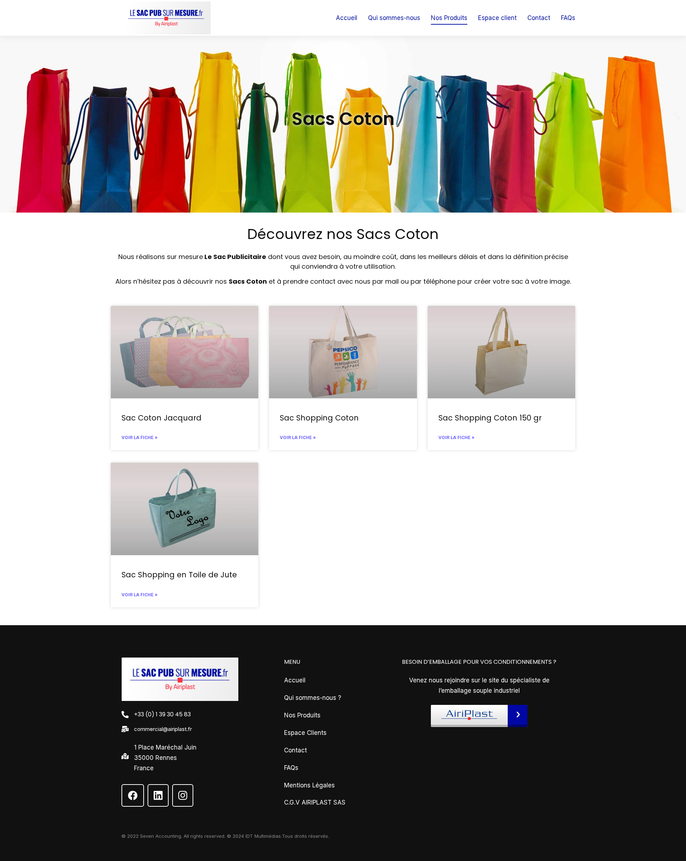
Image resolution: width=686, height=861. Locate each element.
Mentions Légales (309, 785)
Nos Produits (302, 715)
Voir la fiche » (139, 437)
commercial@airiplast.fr (163, 729)
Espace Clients (305, 732)
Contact (295, 750)
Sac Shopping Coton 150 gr (490, 418)
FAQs (291, 767)
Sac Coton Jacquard (161, 418)
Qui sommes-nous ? (312, 697)
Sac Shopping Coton (319, 418)
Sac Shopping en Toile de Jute (179, 574)
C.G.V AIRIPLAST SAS (315, 802)
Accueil (294, 680)
